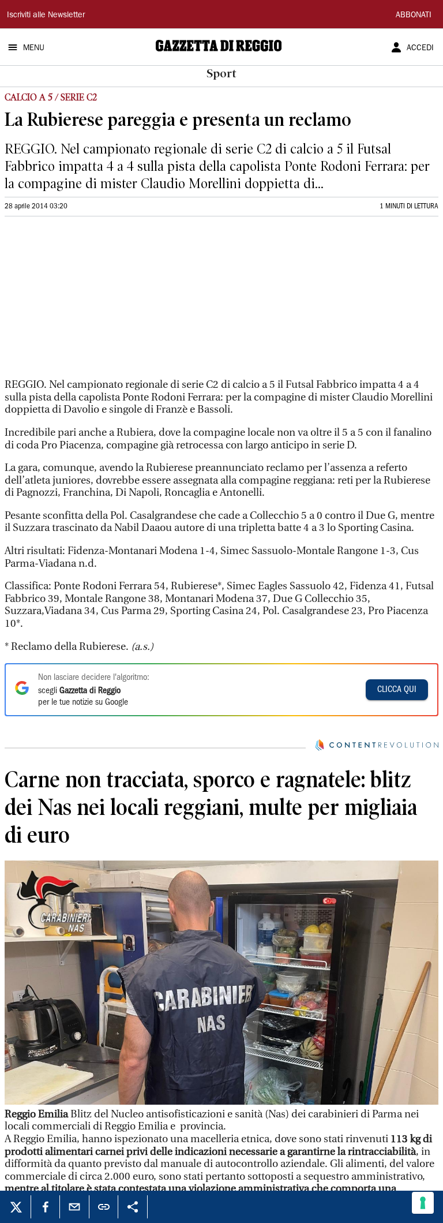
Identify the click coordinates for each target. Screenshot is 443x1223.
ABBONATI (413, 16)
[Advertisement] (91, 302)
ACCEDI (420, 48)
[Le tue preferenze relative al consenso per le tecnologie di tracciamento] (423, 1203)
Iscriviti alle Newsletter (46, 16)
